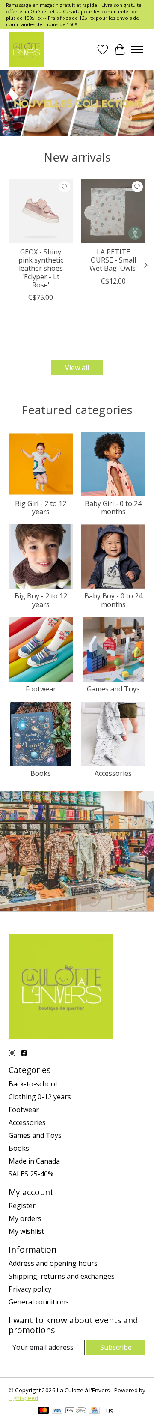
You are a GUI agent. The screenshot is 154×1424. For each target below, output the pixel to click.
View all (77, 367)
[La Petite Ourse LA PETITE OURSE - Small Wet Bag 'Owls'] (113, 211)
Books (40, 773)
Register (22, 1205)
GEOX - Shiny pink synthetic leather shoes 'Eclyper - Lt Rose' (40, 268)
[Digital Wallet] (75, 1411)
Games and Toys (113, 689)
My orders (25, 1218)
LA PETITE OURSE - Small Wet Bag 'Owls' (113, 260)
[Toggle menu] (136, 49)
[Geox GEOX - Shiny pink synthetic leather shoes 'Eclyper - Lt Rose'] (41, 211)
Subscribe (116, 1347)
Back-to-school (33, 1084)
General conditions (39, 1302)
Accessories (113, 773)
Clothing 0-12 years (40, 1096)
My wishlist (26, 1231)
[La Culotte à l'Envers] (26, 49)
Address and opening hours (53, 1263)
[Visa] (57, 1411)
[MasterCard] (43, 1411)
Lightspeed (23, 1398)
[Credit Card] (94, 1411)
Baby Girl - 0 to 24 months (113, 507)
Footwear (41, 689)
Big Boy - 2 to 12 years (41, 600)
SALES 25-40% (31, 1174)
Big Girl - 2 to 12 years (40, 507)
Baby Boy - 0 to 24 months (113, 600)
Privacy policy (30, 1289)
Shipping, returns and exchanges (62, 1276)
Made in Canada (34, 1161)
